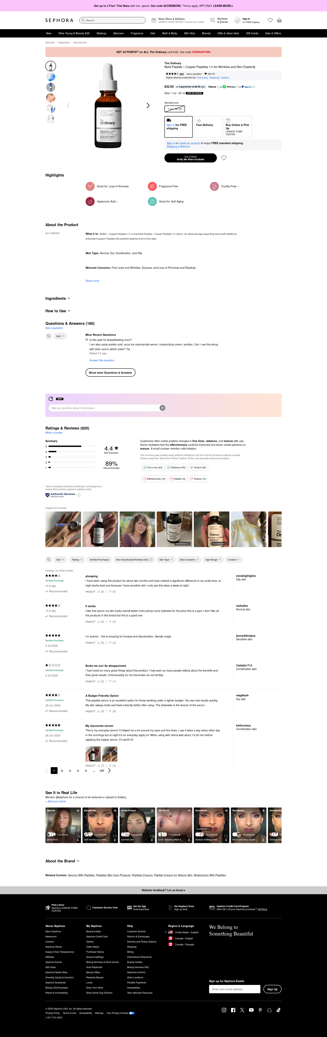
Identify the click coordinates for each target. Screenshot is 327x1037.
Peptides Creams (142, 875)
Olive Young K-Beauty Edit (74, 33)
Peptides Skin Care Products (113, 875)
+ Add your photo (55, 801)
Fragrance (137, 33)
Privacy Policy (52, 1012)
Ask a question (194, 73)
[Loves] (270, 20)
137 (102, 770)
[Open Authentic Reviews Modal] (78, 495)
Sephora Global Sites (56, 972)
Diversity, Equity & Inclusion (59, 977)
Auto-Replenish (94, 967)
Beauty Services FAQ (138, 967)
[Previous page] (46, 770)
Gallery (90, 941)
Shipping (131, 946)
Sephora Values (53, 946)
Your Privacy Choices (117, 1012)
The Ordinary (172, 63)
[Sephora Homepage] (59, 20)
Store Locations (135, 977)
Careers (49, 941)
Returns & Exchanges (138, 936)
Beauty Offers (93, 972)
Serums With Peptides (81, 875)
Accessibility (133, 987)
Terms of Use (69, 1012)
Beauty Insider (93, 931)
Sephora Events (53, 962)
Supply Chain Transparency (59, 951)
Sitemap (99, 1012)
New (48, 33)
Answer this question (102, 360)
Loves (89, 982)
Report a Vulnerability (56, 992)
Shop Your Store (94, 987)
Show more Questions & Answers (110, 372)
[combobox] (112, 20)
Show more (92, 281)
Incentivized (181, 543)
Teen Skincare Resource (140, 992)
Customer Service (136, 931)
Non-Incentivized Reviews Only (132, 559)
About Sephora (53, 931)
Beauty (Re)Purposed (56, 987)
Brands (206, 33)
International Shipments (139, 956)
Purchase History (95, 951)
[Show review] (63, 529)
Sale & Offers (273, 33)
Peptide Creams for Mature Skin (173, 875)
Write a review (53, 432)
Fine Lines (202, 77)
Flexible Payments (136, 982)
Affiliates (49, 956)
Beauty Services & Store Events (102, 962)
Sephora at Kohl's (136, 972)
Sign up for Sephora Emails (226, 981)
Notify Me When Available (190, 158)
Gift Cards (252, 33)
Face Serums (80, 42)
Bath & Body (169, 33)
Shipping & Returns (178, 146)
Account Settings (95, 956)
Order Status (92, 946)
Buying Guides (134, 962)
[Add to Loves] (224, 158)
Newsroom (51, 936)
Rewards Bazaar (95, 977)
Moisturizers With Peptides (210, 875)
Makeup (101, 33)
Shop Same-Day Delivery (99, 992)
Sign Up (272, 989)
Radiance (214, 77)
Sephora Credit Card (97, 936)
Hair (152, 33)
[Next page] (109, 770)
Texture (225, 77)
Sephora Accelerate (55, 982)
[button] (218, 87)
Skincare (118, 33)
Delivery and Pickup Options (141, 941)
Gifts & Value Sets (228, 33)
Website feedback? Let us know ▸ (163, 890)
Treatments (63, 42)
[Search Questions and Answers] (48, 336)
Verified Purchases (99, 559)
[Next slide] (147, 105)
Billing (130, 951)
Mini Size (189, 33)
